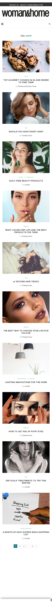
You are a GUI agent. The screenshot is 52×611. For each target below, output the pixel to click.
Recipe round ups (26, 528)
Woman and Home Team (27, 86)
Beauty (21, 177)
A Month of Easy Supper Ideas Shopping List (26, 533)
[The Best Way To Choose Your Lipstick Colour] (26, 307)
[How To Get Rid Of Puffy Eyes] (26, 408)
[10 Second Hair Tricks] (26, 258)
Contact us (14, 5)
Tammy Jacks (27, 135)
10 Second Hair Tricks (26, 281)
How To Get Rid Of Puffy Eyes (26, 431)
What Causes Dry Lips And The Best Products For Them (26, 231)
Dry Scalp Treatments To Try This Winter (26, 482)
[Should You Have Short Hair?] (26, 108)
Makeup (26, 226)
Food (26, 76)
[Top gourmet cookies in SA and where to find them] (26, 56)
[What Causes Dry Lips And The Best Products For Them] (26, 206)
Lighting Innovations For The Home (26, 382)
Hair (26, 128)
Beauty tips (29, 177)
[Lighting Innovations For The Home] (26, 358)
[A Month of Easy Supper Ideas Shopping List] (26, 508)
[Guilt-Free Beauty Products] (26, 157)
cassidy (27, 184)
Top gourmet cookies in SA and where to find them (26, 81)
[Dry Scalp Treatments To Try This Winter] (26, 457)
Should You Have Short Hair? (26, 131)
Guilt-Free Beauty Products (26, 181)
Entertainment (22, 378)
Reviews (32, 378)
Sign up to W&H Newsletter (31, 5)
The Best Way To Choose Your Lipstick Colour (26, 332)
